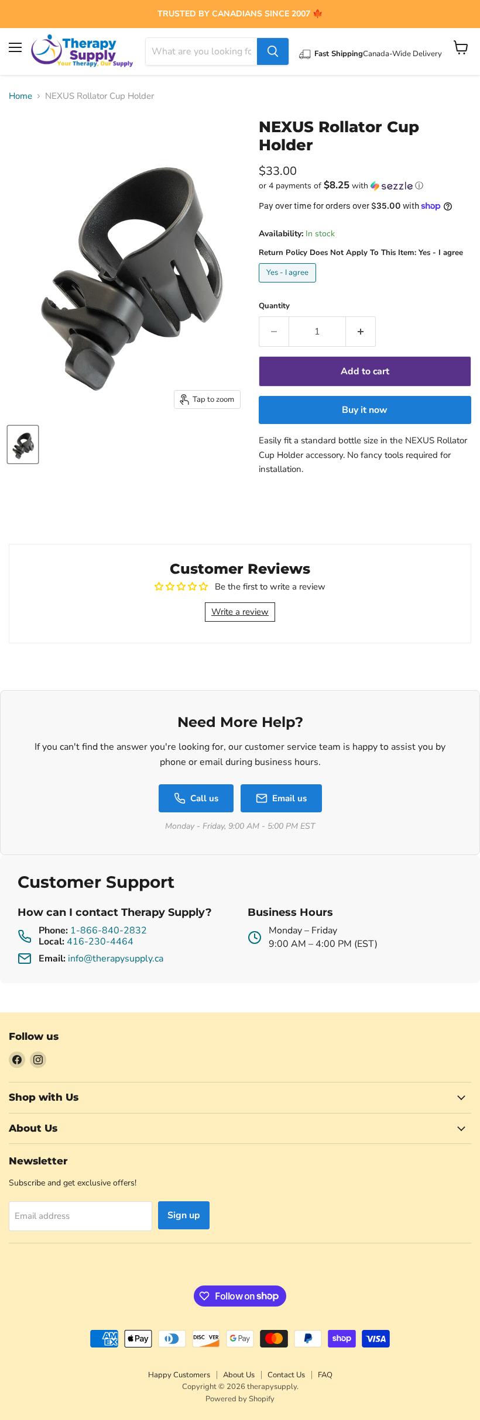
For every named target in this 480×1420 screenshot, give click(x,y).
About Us (239, 1375)
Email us (289, 798)
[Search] (273, 51)
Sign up (183, 1215)
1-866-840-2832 (108, 930)
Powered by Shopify (240, 1399)
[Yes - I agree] (289, 285)
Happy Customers (179, 1375)
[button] (365, 185)
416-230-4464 (100, 941)
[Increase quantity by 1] (361, 331)
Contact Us (286, 1375)
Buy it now (365, 410)
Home (20, 96)
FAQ (325, 1375)
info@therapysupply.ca (115, 958)
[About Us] (240, 14)
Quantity (274, 306)
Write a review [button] (240, 612)
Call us (204, 798)
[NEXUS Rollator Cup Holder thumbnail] (23, 444)
